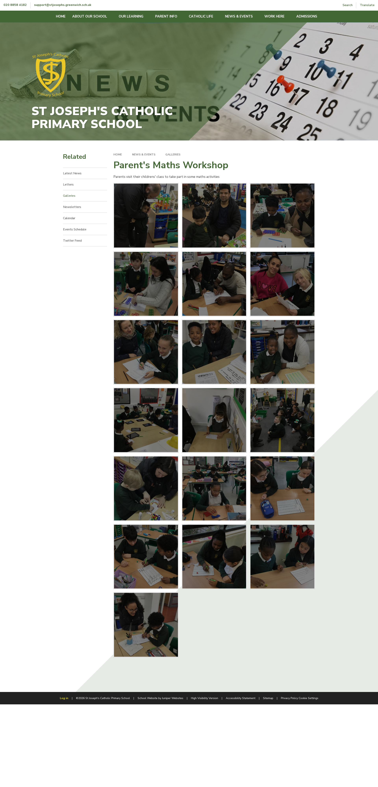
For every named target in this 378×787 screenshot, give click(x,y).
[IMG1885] (146, 420)
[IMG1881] (146, 284)
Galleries (172, 154)
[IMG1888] (282, 420)
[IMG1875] (146, 625)
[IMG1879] (282, 284)
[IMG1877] (214, 352)
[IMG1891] (282, 488)
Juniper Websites (172, 698)
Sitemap (268, 698)
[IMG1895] (282, 557)
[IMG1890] (214, 488)
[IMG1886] (214, 420)
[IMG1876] (282, 352)
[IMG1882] (282, 216)
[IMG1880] (214, 284)
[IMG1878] (146, 352)
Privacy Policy (289, 698)
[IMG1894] (214, 557)
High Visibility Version (204, 698)
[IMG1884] (146, 216)
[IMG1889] (146, 488)
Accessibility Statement (240, 698)
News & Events (143, 154)
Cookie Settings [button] (308, 698)
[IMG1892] (146, 557)
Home (117, 154)
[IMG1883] (214, 216)
